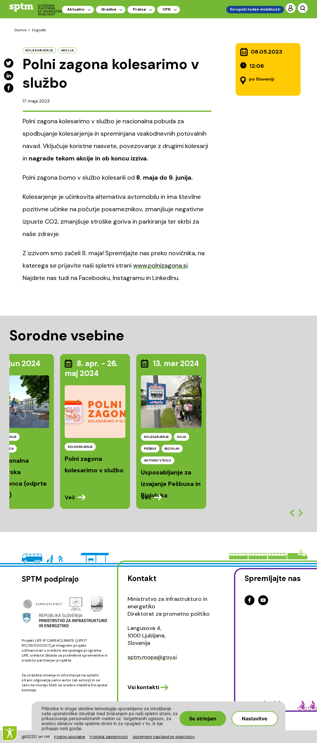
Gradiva (108, 9)
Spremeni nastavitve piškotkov (163, 736)
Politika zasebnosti (109, 736)
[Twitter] (8, 63)
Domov (21, 30)
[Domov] (35, 9)
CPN (167, 9)
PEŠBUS (150, 449)
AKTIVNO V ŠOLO (157, 460)
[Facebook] (8, 88)
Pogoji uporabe (69, 736)
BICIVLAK (172, 449)
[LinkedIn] (8, 75)
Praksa (139, 9)
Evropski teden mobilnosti (255, 9)
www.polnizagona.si (160, 265)
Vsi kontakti (143, 687)
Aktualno (76, 9)
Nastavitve (254, 718)
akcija (67, 50)
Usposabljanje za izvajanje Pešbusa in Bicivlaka (171, 483)
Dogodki (39, 30)
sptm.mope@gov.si (152, 657)
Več (70, 497)
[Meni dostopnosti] (9, 733)
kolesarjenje (39, 50)
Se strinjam (202, 718)
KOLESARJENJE (80, 447)
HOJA (181, 437)
